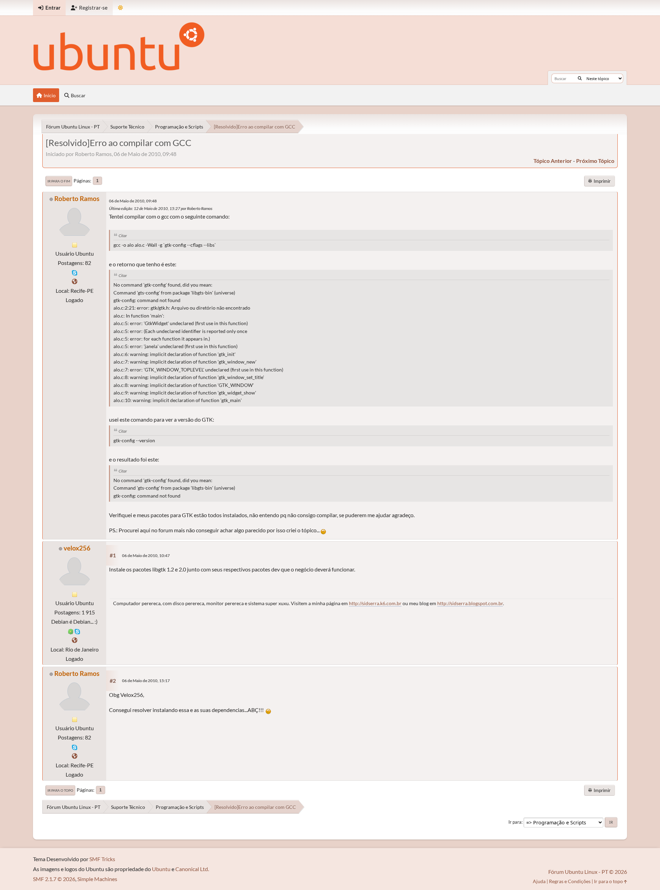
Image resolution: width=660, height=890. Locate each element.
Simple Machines (97, 879)
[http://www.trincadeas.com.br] (74, 281)
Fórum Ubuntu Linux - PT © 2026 (587, 871)
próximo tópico (595, 160)
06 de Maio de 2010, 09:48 (133, 201)
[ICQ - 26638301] (71, 630)
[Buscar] (579, 78)
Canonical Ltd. (192, 869)
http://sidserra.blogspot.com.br (470, 603)
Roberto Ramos (76, 198)
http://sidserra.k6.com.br (375, 603)
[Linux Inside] (74, 640)
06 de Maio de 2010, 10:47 (146, 555)
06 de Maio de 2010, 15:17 (146, 680)
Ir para (514, 822)
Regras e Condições (570, 881)
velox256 (77, 548)
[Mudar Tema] (120, 7)
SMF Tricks (102, 859)
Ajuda (539, 881)
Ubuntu (161, 869)
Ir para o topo (60, 790)
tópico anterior (553, 160)
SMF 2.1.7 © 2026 (54, 879)
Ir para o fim (58, 181)
